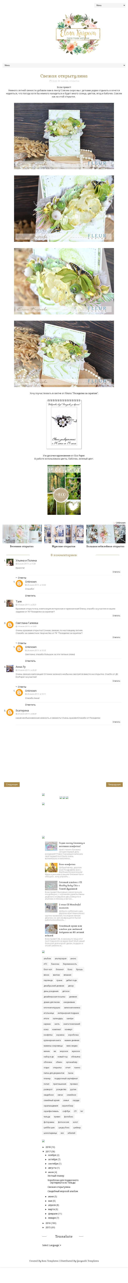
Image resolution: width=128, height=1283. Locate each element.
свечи (60, 1095)
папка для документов (54, 1073)
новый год (62, 1056)
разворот (48, 1089)
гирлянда (48, 980)
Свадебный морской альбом (63, 1191)
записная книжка (72, 1007)
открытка (74, 80)
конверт (68, 1029)
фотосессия (63, 1122)
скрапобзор (67, 1105)
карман (47, 1024)
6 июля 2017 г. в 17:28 (26, 564)
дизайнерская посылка (54, 996)
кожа (46, 1029)
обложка (48, 1062)
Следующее (12, 784)
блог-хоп (48, 969)
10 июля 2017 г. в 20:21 (27, 604)
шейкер (77, 1127)
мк (55, 1051)
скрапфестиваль (51, 1111)
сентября (53, 1163)
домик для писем (52, 1002)
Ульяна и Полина (26, 560)
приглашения (59, 1084)
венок (46, 975)
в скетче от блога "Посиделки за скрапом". (75, 393)
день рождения (51, 991)
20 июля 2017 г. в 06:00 (27, 714)
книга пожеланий (72, 1024)
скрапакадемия (51, 1105)
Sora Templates (50, 1260)
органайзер (71, 1062)
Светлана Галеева (27, 623)
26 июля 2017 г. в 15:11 (36, 694)
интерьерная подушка (68, 1013)
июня (51, 1196)
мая (50, 1200)
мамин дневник (72, 1040)
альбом (47, 958)
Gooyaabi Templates (88, 1260)
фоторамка (49, 1122)
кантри (64, 80)
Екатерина (22, 710)
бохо (70, 969)
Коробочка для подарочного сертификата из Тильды (63, 1181)
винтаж (56, 975)
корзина (60, 1035)
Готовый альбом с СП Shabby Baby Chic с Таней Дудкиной (70, 885)
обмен (59, 1062)
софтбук (66, 1111)
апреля (52, 1205)
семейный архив (51, 1100)
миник (47, 1051)
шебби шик (49, 1127)
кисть (57, 1024)
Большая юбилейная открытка (105, 546)
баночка (55, 964)
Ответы (22, 577)
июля (51, 1172)
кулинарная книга (52, 1040)
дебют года (71, 980)
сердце (76, 1100)
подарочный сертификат (66, 1078)
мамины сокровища (53, 1045)
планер (47, 1078)
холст (75, 1122)
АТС (45, 964)
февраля (52, 1213)
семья (66, 1100)
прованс (74, 1084)
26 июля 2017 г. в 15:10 (36, 650)
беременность (70, 964)
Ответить (116, 572)
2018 (48, 1147)
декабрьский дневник (54, 985)
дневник (73, 996)
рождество (61, 1089)
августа (52, 1167)
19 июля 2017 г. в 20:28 (27, 670)
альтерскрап (60, 958)
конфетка (48, 1035)
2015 (48, 1227)
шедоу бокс (64, 1127)
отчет (67, 1067)
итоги (46, 1018)
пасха (70, 1073)
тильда (47, 1116)
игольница (49, 1013)
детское (65, 991)
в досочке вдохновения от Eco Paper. (65, 455)
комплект (56, 1029)
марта (51, 1209)
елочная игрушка (52, 1007)
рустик (73, 1089)
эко (62, 1133)
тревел (57, 1116)
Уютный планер (56, 1175)
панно (77, 1067)
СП (75, 1111)
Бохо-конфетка (67, 864)
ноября (52, 1155)
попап (46, 1084)
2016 (48, 1223)
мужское (76, 1051)
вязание (67, 975)
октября (52, 1159)
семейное (71, 1095)
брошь (79, 969)
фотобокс (68, 1116)
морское (64, 1051)
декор (71, 985)
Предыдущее (114, 784)
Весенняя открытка (22, 546)
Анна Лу (21, 666)
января (52, 1217)
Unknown (31, 581)
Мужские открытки (63, 546)
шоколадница (50, 1133)
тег (81, 1111)
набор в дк (49, 1056)
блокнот (60, 969)
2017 (48, 1151)
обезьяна (75, 1056)
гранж (59, 980)
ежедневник (69, 1002)
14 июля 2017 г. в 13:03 (27, 626)
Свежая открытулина (59, 1186)
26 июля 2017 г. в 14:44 (36, 585)
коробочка (73, 1035)
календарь (58, 1018)
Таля (19, 601)
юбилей (71, 1133)
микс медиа (71, 1045)
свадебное (49, 1095)
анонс (73, 958)
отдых (46, 1067)
